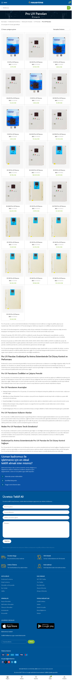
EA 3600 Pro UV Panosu (13, 206)
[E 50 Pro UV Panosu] (13, 47)
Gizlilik (46, 672)
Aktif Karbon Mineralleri (7, 604)
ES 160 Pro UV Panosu (36, 278)
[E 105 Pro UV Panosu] (59, 47)
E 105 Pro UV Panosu (59, 62)
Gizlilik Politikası (41, 601)
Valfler (3, 591)
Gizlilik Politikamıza (6, 635)
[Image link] (14, 655)
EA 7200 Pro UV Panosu (59, 206)
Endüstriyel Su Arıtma (14, 21)
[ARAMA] (69, 8)
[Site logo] (36, 2)
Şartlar (51, 672)
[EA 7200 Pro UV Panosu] (59, 191)
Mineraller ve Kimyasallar (7, 585)
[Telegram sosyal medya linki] (15, 662)
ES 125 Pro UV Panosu (13, 242)
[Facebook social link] (2, 662)
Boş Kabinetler (41, 585)
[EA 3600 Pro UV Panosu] (13, 191)
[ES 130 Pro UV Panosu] (36, 227)
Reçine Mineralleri (6, 601)
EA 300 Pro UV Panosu (36, 62)
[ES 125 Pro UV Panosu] (13, 227)
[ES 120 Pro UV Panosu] (36, 191)
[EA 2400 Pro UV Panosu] (36, 155)
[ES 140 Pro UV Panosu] (59, 227)
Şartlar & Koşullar (41, 607)
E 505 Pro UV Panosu (13, 134)
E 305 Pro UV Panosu (36, 98)
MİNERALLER (4, 598)
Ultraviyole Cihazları (27, 21)
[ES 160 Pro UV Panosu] (36, 263)
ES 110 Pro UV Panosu (13, 170)
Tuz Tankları (40, 582)
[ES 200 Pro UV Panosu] (13, 299)
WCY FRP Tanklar (41, 579)
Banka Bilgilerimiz (41, 610)
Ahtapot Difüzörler (42, 591)
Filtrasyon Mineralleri (6, 607)
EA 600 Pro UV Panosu (13, 98)
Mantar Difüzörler (41, 588)
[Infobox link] (18, 557)
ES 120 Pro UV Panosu (36, 206)
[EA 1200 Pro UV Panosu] (36, 119)
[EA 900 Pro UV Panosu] (59, 83)
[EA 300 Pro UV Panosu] (36, 47)
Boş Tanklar (4, 588)
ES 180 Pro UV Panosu (59, 278)
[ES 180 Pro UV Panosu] (59, 263)
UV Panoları (37, 21)
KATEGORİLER (5, 576)
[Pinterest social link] (9, 662)
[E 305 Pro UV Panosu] (36, 83)
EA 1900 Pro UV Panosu (59, 134)
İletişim (39, 613)
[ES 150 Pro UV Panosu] (13, 263)
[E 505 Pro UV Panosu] (13, 119)
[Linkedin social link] (12, 662)
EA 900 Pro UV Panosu (59, 98)
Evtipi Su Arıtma (5, 582)
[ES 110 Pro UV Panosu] (13, 155)
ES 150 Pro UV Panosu (13, 278)
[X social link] (5, 662)
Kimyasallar (4, 613)
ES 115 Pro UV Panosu (59, 170)
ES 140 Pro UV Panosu (59, 242)
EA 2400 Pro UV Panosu (36, 170)
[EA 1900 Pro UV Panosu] (59, 119)
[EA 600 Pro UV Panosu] (13, 83)
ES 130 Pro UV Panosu (36, 242)
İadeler (39, 604)
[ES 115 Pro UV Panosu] (59, 155)
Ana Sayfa (4, 21)
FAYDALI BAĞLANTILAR (43, 598)
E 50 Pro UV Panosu (12, 62)
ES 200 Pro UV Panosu (12, 314)
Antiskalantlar (4, 610)
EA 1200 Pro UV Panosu (36, 134)
